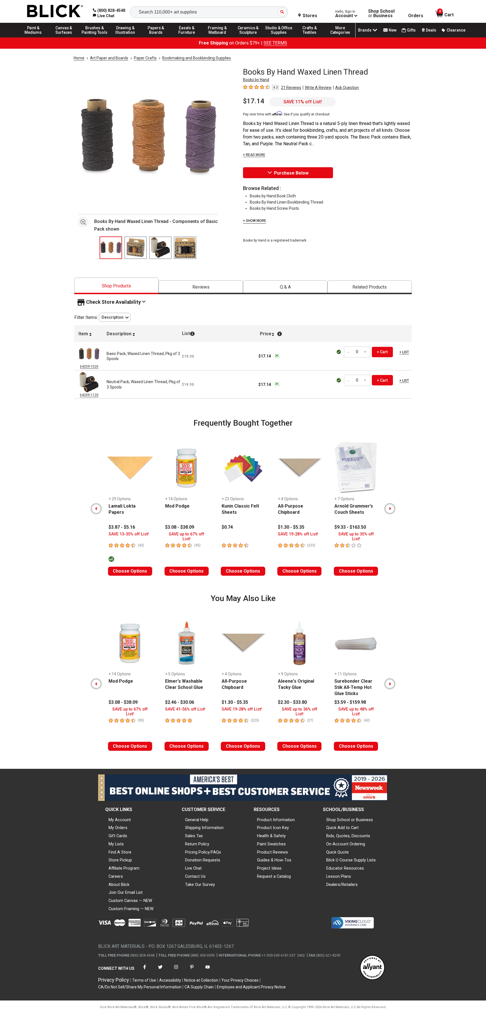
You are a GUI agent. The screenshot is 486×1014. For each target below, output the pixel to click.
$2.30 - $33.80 (292, 702)
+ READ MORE (254, 155)
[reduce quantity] (349, 352)
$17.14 (253, 101)
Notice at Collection (201, 980)
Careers (116, 876)
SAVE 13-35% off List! (129, 534)
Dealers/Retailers (342, 884)
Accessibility (170, 980)
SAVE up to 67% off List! (186, 536)
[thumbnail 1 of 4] (111, 247)
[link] (103, 16)
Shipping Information (204, 827)
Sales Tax (194, 835)
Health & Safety (271, 835)
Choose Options (130, 571)
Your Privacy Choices (239, 980)
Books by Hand (256, 79)
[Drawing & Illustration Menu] (125, 37)
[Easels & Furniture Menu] (187, 37)
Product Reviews (272, 852)
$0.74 (227, 527)
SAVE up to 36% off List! (299, 711)
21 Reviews (291, 87)
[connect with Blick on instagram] (176, 970)
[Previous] (96, 508)
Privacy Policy (113, 980)
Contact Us (195, 876)
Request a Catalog (274, 876)
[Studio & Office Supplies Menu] (279, 37)
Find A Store (120, 852)
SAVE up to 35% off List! (356, 536)
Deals (431, 30)
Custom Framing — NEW (131, 908)
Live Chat (193, 868)
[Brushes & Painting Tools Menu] (94, 37)
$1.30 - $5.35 (291, 527)
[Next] (389, 508)
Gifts (411, 30)
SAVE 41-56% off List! (185, 709)
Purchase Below (291, 173)
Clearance (456, 30)
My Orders (118, 827)
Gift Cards (118, 835)
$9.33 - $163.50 (350, 527)
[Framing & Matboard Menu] (217, 37)
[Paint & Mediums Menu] (33, 37)
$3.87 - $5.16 (122, 527)
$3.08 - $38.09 (179, 527)
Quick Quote (337, 852)
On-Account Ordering (345, 844)
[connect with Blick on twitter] (160, 970)
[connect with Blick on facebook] (144, 970)
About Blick (119, 884)
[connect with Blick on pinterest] (191, 970)
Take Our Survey (200, 884)
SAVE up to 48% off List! (356, 711)
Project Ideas (269, 868)
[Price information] (277, 356)
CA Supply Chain (199, 987)
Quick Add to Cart (342, 827)
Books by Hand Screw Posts (274, 208)
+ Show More (254, 221)
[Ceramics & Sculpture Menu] (248, 37)
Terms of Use (144, 980)
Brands (365, 30)
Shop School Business (381, 13)
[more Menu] (340, 37)
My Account (120, 819)
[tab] (116, 286)
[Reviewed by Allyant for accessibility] (372, 968)
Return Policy (197, 844)
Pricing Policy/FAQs (203, 852)
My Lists (116, 844)
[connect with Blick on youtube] (207, 970)
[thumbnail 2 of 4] (135, 247)
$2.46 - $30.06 (179, 702)
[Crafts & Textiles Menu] (310, 37)
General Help (196, 819)
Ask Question (347, 87)
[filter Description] (114, 317)
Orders (415, 16)
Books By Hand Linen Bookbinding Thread (286, 202)
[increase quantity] (365, 352)
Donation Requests (202, 860)
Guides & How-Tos (274, 860)
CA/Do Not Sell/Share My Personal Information (139, 987)
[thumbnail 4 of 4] (185, 247)
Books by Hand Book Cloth (273, 196)
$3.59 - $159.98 (350, 702)
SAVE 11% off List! (303, 101)
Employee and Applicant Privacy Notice (251, 987)
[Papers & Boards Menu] (156, 37)
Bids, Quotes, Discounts (348, 835)
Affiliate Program (124, 868)
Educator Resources (345, 868)
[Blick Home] (55, 11)
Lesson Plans (338, 876)
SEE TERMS (275, 43)
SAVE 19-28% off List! (298, 534)
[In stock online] (340, 352)
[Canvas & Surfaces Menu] (64, 37)
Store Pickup (120, 860)
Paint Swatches (271, 844)
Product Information (276, 819)
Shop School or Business (349, 819)
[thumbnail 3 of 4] (160, 247)
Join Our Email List (126, 892)
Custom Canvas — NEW (130, 900)
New (393, 30)
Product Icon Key (273, 827)
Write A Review (318, 87)
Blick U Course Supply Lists (351, 860)
